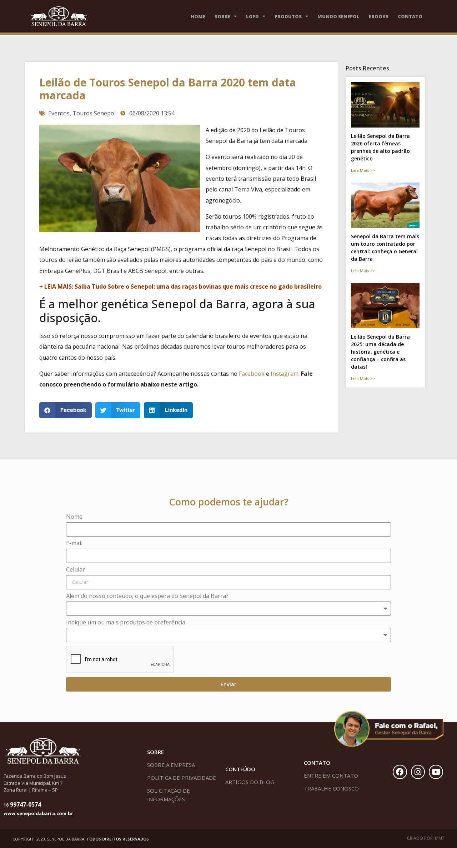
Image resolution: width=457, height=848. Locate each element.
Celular (75, 570)
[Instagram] (418, 772)
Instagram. (286, 374)
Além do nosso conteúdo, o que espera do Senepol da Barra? (147, 596)
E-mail (74, 543)
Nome (74, 517)
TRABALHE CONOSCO (331, 788)
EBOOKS (378, 16)
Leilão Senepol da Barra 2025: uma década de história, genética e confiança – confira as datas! (380, 351)
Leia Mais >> (363, 170)
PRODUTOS (288, 16)
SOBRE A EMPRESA (171, 764)
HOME (198, 16)
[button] (65, 410)
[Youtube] (436, 772)
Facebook (252, 374)
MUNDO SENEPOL (338, 16)
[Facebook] (400, 772)
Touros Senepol (94, 113)
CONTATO (410, 16)
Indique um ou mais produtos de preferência (125, 622)
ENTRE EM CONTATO (331, 775)
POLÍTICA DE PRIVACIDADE (181, 777)
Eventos (59, 113)
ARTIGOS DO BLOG (249, 781)
